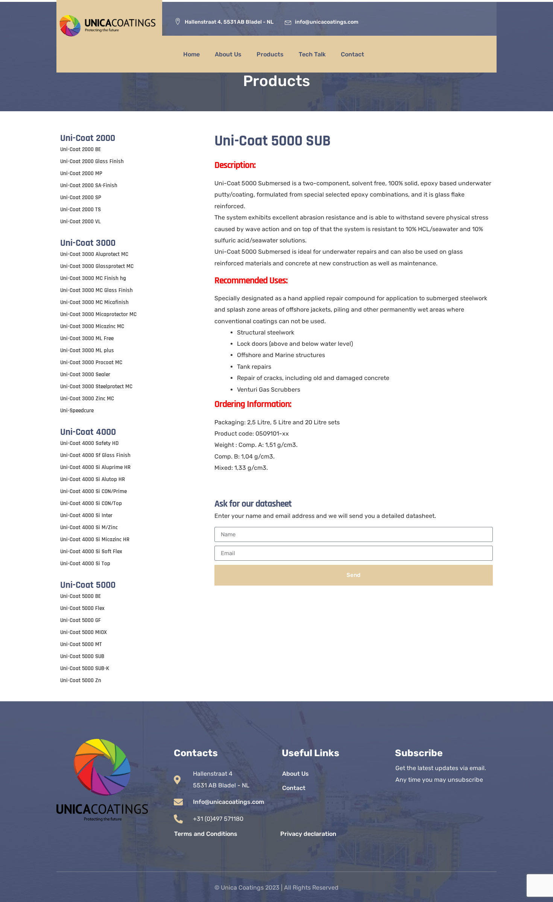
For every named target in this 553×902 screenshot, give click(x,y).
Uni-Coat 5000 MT (81, 644)
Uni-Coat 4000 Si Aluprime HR (95, 467)
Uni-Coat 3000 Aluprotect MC (94, 254)
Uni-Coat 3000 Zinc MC (87, 398)
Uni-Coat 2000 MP (81, 173)
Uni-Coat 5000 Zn (80, 680)
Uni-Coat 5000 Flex (82, 608)
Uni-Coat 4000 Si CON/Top (91, 503)
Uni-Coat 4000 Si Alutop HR (92, 479)
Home (191, 54)
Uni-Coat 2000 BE (80, 149)
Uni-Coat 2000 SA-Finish (88, 185)
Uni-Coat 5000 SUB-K (84, 668)
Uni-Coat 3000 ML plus (87, 350)
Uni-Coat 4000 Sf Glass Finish (95, 455)
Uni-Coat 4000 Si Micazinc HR (94, 539)
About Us (228, 54)
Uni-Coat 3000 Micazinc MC (92, 326)
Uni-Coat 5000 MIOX (83, 632)
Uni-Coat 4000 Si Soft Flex (91, 551)
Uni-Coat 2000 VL (80, 221)
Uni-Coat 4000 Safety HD (89, 443)
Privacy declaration (308, 833)
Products (270, 54)
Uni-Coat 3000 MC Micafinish (94, 302)
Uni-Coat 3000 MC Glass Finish (96, 290)
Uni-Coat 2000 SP (80, 197)
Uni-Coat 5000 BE (80, 596)
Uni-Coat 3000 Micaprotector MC (98, 314)
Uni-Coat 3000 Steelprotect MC (96, 386)
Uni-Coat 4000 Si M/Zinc (89, 527)
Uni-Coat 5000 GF (80, 620)
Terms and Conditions (205, 833)
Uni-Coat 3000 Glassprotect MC (97, 266)
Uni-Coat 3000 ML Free (87, 338)
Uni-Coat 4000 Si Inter (86, 515)
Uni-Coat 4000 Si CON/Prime (93, 491)
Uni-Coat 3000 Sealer (85, 374)
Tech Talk (312, 54)
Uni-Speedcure (77, 410)
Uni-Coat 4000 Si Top (85, 563)
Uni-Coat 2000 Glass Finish (92, 161)
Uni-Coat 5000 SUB (82, 656)
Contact (352, 54)
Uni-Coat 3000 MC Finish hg (93, 278)
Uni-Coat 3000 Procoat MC (91, 362)
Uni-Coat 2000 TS (80, 209)
